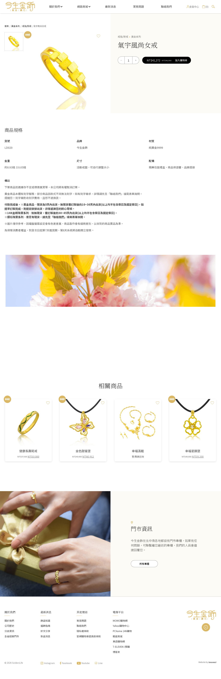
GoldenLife (17, 662)
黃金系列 (15, 26)
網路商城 (82, 6)
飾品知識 (45, 620)
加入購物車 (181, 60)
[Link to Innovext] (212, 662)
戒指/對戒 (26, 26)
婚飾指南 (45, 626)
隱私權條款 (83, 631)
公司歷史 (9, 626)
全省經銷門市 (12, 636)
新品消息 (45, 636)
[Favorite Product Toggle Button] (98, 36)
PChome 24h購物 (122, 631)
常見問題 (138, 6)
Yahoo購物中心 (121, 626)
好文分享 (45, 631)
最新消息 (110, 6)
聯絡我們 (166, 6)
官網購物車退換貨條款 (89, 636)
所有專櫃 (144, 564)
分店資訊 (9, 631)
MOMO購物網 (120, 620)
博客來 (116, 652)
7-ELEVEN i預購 (121, 646)
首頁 (7, 26)
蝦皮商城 (117, 636)
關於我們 (54, 6)
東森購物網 (119, 641)
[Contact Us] (206, 627)
